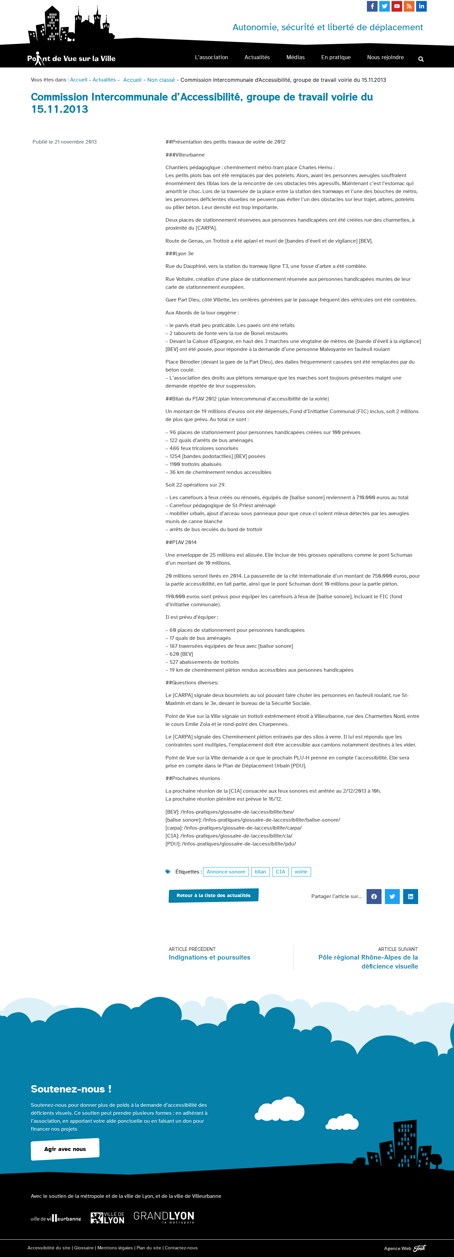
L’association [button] (211, 57)
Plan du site (149, 1248)
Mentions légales (115, 1248)
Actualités (104, 79)
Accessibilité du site (49, 1248)
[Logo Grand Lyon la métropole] (164, 1218)
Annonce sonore (226, 871)
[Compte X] (384, 6)
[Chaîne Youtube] (397, 6)
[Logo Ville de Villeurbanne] (56, 1218)
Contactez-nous (181, 1248)
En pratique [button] (336, 57)
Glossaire (84, 1248)
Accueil (78, 79)
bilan (260, 871)
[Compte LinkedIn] (421, 6)
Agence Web (397, 1248)
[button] (420, 59)
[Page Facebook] (372, 6)
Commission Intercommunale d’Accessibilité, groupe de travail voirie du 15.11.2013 (283, 79)
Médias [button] (295, 57)
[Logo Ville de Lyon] (107, 1217)
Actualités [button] (257, 57)
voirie (301, 871)
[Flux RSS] (409, 6)
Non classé (161, 79)
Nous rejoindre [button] (385, 57)
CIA (280, 871)
